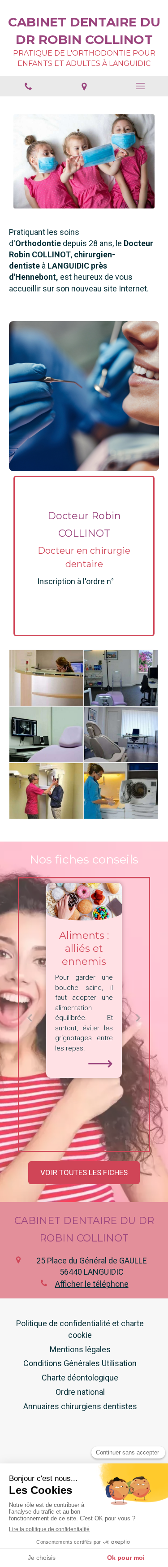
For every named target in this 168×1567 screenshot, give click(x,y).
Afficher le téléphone (92, 1284)
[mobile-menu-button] (140, 86)
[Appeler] (28, 86)
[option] (84, 980)
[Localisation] (84, 86)
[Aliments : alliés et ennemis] (84, 902)
